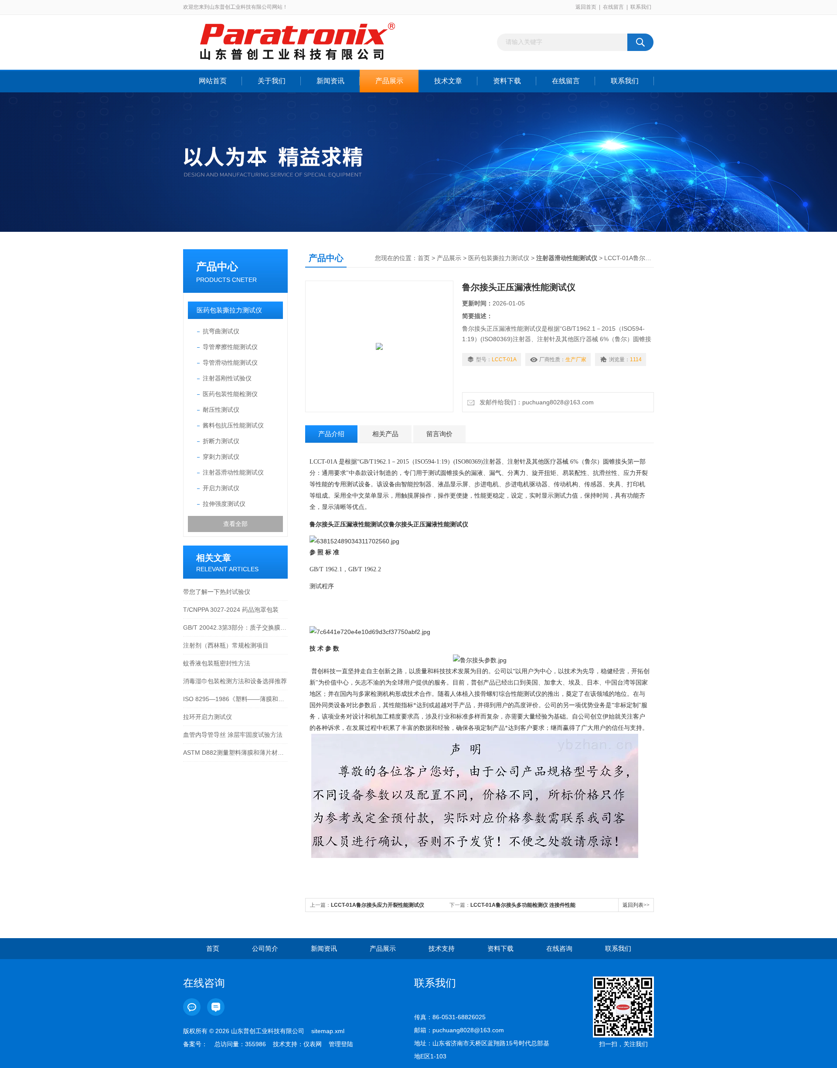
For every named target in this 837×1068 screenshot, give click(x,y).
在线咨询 (559, 948)
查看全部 (235, 523)
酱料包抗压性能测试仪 (233, 425)
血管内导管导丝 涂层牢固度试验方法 (232, 734)
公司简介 (265, 948)
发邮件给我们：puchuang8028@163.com (535, 402)
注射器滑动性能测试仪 (233, 472)
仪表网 (312, 1044)
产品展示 (389, 81)
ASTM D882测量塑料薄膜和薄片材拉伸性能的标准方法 (235, 752)
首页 (424, 257)
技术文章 (448, 81)
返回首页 (585, 7)
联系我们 (640, 7)
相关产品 (385, 433)
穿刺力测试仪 (221, 456)
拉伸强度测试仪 (224, 503)
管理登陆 (341, 1044)
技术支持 (442, 948)
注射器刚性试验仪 (227, 378)
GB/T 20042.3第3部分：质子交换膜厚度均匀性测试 (235, 627)
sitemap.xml (327, 1030)
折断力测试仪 (221, 440)
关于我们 (272, 81)
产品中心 (217, 266)
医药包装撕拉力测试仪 (229, 310)
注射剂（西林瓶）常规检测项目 (226, 645)
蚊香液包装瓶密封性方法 (216, 663)
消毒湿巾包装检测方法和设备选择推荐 (235, 681)
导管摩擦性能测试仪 (230, 346)
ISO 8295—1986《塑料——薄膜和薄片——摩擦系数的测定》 (235, 698)
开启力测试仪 (221, 488)
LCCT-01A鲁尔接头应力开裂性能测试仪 (377, 905)
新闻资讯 (330, 81)
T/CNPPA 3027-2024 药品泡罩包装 (231, 609)
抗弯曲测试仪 (221, 331)
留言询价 (439, 433)
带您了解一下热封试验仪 (216, 591)
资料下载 (507, 81)
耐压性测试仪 (221, 409)
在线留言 (613, 7)
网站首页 (213, 81)
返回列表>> (636, 905)
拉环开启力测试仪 (207, 716)
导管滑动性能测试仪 (230, 362)
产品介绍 (331, 433)
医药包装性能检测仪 (230, 393)
